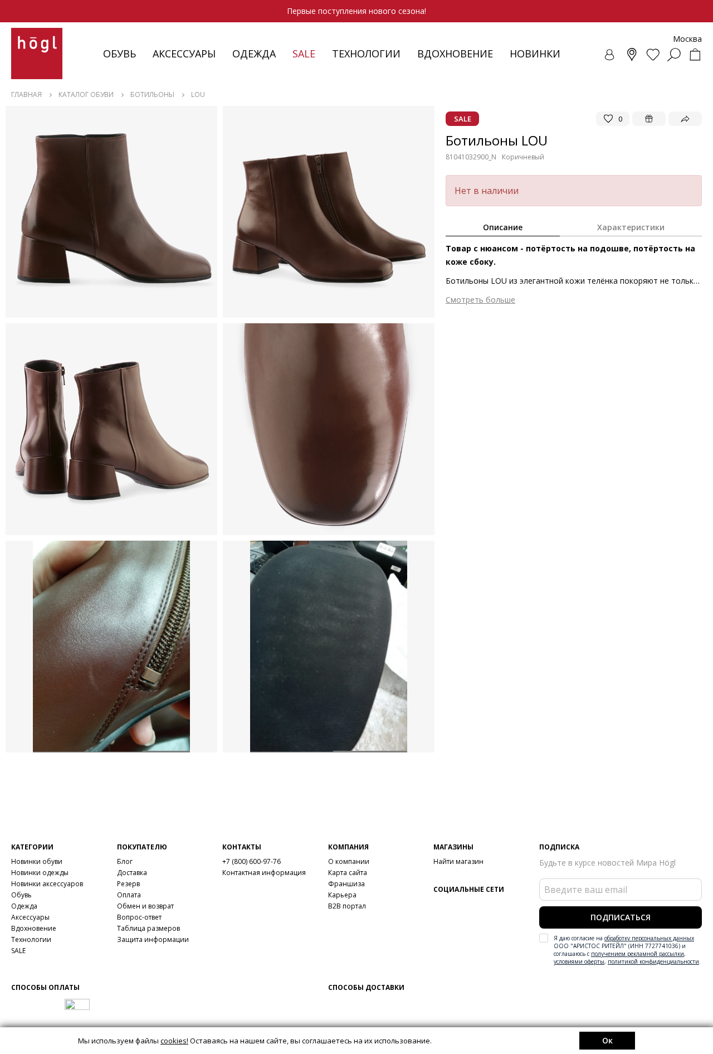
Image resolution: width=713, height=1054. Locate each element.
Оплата (129, 895)
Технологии (31, 939)
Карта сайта (347, 872)
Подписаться (620, 917)
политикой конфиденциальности (653, 961)
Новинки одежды (40, 872)
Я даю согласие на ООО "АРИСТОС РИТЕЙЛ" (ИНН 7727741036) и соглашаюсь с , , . (627, 949)
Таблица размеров (148, 928)
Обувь (119, 53)
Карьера (342, 895)
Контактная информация (264, 872)
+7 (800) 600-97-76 (251, 861)
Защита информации (153, 939)
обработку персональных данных (649, 938)
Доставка (132, 872)
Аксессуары (184, 53)
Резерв (128, 883)
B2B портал (347, 906)
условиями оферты (579, 961)
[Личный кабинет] (610, 54)
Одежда (254, 53)
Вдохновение (455, 53)
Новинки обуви (36, 861)
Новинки (535, 53)
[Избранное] (653, 54)
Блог (125, 861)
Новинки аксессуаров (47, 883)
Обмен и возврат (145, 906)
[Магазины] (631, 54)
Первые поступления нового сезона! (356, 11)
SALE (18, 950)
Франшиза (346, 883)
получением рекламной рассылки (637, 954)
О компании (348, 861)
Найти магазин (458, 861)
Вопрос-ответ (139, 917)
